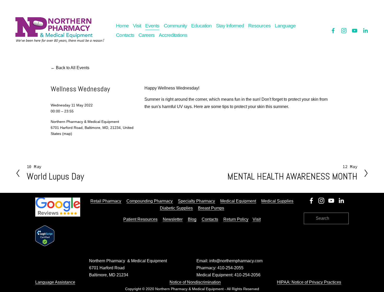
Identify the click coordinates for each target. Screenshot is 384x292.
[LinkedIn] (365, 30)
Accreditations (173, 35)
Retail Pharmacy (105, 201)
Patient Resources (140, 219)
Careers (146, 35)
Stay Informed (230, 25)
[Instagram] (344, 30)
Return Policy (235, 219)
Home (122, 25)
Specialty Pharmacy (196, 201)
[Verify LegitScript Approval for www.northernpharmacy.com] (44, 244)
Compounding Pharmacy (149, 201)
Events (152, 25)
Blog (192, 219)
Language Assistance (55, 282)
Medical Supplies (277, 201)
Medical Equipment (238, 201)
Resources (259, 25)
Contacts (125, 35)
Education (201, 25)
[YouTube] (354, 30)
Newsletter (173, 219)
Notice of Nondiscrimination (195, 282)
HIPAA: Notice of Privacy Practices (309, 282)
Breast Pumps (211, 208)
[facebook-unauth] (333, 30)
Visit (137, 25)
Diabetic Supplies (176, 208)
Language (285, 25)
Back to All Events (72, 67)
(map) (67, 134)
